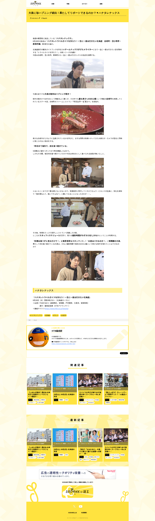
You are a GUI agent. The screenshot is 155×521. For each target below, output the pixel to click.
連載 (101, 4)
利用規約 (84, 513)
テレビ (35, 320)
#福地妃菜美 (36, 400)
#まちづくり (86, 459)
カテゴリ (84, 4)
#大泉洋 (63, 315)
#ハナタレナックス (36, 315)
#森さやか (96, 457)
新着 (53, 4)
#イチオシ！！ (32, 402)
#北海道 (47, 315)
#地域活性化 (94, 459)
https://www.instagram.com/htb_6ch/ (63, 344)
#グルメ (55, 315)
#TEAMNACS (91, 402)
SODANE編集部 (40, 388)
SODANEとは (72, 513)
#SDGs (86, 457)
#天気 (66, 400)
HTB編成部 (44, 18)
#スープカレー (83, 402)
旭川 (81, 459)
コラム (81, 457)
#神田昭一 (61, 400)
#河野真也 (43, 400)
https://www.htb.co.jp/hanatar (56, 308)
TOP (29, 320)
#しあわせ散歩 (40, 402)
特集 (68, 4)
